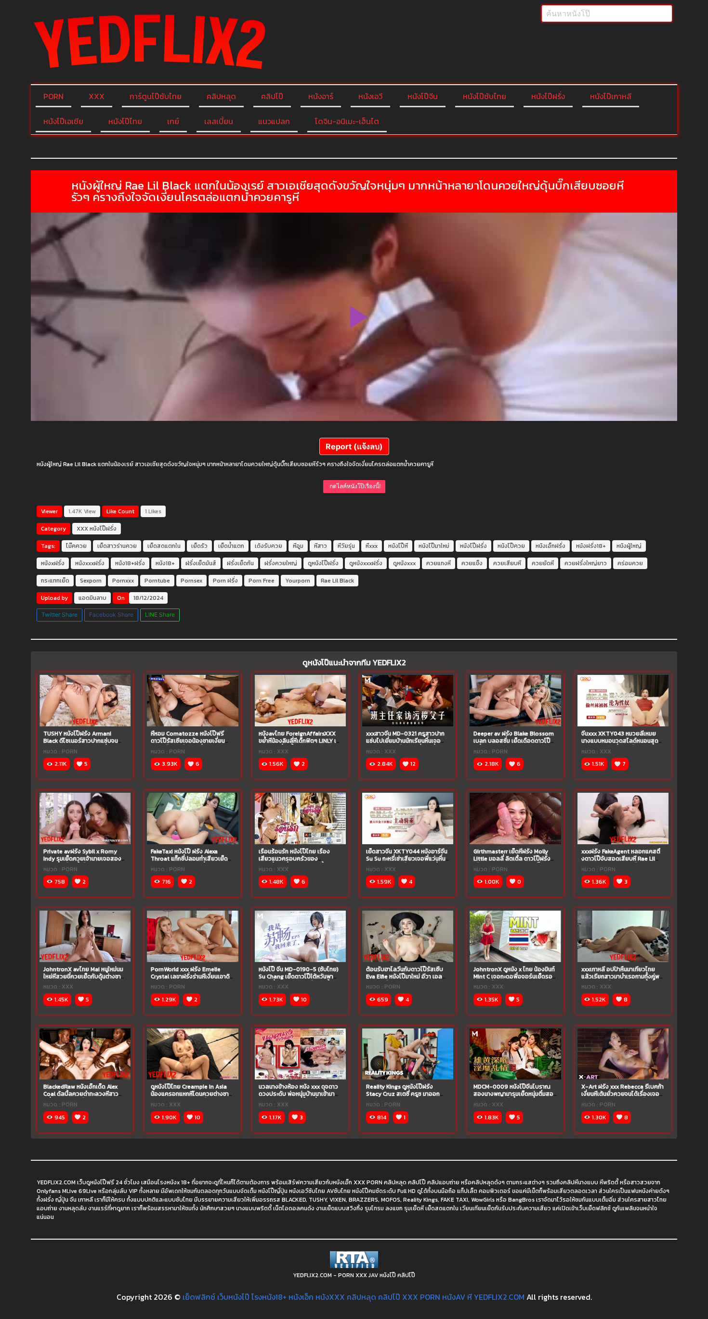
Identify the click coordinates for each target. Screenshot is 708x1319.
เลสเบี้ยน (218, 121)
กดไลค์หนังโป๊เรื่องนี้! (354, 486)
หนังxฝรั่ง (53, 563)
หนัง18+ (165, 563)
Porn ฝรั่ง (225, 580)
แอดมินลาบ (92, 598)
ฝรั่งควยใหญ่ (280, 563)
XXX (97, 96)
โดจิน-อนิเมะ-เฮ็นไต (347, 121)
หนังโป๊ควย (511, 546)
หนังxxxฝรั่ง (90, 563)
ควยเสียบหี (507, 563)
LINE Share (160, 614)
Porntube (157, 580)
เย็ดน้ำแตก (231, 546)
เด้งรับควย (268, 546)
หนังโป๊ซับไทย (484, 96)
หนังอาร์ (320, 96)
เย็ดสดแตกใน (164, 546)
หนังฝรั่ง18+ (591, 546)
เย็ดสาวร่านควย (117, 546)
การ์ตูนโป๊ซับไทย (156, 96)
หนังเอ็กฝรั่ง (550, 546)
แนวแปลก (274, 121)
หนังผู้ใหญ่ (629, 546)
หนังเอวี (370, 96)
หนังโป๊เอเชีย (63, 121)
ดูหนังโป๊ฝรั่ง (323, 563)
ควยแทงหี (438, 563)
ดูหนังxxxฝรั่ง (365, 563)
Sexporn (91, 580)
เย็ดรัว (199, 546)
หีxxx (372, 546)
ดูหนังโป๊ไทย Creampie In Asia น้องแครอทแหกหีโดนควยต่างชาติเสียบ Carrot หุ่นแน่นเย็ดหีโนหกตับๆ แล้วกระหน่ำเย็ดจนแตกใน (192, 1097)
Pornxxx (123, 580)
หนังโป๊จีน (422, 96)
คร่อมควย (630, 563)
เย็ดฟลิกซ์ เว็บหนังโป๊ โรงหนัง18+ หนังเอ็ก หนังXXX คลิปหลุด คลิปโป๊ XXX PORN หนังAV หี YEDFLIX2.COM (353, 1297)
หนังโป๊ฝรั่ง (548, 96)
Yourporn (297, 580)
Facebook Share (111, 614)
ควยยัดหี (543, 563)
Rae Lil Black (337, 580)
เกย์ (173, 121)
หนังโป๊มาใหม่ (434, 546)
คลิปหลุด (221, 96)
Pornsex (191, 580)
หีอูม (298, 546)
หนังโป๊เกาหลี (610, 96)
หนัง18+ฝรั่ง (130, 563)
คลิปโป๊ (272, 96)
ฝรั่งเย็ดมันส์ (200, 563)
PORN (53, 96)
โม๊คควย (76, 546)
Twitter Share (59, 614)
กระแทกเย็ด (55, 580)
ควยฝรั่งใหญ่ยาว (585, 563)
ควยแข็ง (472, 563)
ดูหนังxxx (404, 563)
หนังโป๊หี (398, 546)
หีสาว (320, 546)
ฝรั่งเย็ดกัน (240, 563)
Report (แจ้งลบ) (354, 446)
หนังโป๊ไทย (125, 121)
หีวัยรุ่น (346, 546)
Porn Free (262, 580)
